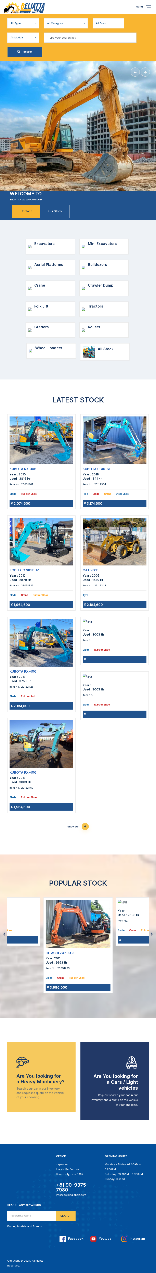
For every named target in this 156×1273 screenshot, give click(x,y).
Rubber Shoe (29, 493)
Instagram (137, 1238)
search (27, 51)
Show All (73, 826)
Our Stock (55, 211)
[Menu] (151, 7)
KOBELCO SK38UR (24, 570)
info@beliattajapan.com (71, 1194)
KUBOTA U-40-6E (97, 469)
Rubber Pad (28, 696)
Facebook (75, 1238)
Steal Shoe (122, 493)
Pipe (85, 493)
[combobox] (23, 23)
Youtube (105, 1238)
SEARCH (66, 1215)
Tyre (85, 595)
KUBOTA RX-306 (23, 469)
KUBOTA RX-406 (23, 671)
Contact (26, 211)
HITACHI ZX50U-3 (60, 953)
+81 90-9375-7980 (72, 1187)
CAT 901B (91, 570)
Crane (24, 595)
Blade (13, 493)
